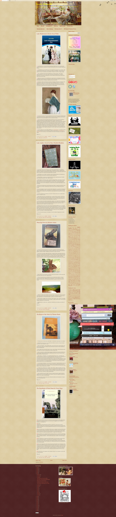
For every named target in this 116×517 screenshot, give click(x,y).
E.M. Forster (73, 241)
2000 (71, 297)
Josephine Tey (74, 260)
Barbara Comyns (78, 233)
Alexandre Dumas (75, 229)
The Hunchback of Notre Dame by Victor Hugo (50, 388)
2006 (78, 297)
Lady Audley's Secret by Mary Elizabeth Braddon (50, 143)
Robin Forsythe (73, 276)
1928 (78, 289)
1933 (73, 290)
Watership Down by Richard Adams (46, 222)
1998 (69, 297)
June (38, 488)
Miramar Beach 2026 (72, 354)
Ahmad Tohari (74, 228)
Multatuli (75, 269)
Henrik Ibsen (78, 254)
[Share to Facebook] (55, 136)
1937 (79, 290)
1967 (75, 293)
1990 (70, 296)
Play (46, 137)
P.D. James (71, 272)
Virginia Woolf (76, 283)
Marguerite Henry (76, 264)
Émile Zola (56, 26)
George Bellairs (78, 250)
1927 (76, 289)
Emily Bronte (69, 245)
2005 (77, 297)
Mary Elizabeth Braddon (48, 217)
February (38, 493)
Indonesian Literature (41, 28)
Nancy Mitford (78, 270)
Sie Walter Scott (72, 278)
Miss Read (77, 268)
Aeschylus (73, 227)
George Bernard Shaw (70, 251)
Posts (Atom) (41, 462)
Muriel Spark (74, 270)
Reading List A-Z (49, 26)
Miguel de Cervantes (73, 268)
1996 (78, 296)
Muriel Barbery (70, 270)
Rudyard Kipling (70, 277)
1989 (69, 296)
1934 (75, 290)
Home (38, 26)
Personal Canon (70, 26)
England (44, 217)
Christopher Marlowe (75, 237)
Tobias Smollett (75, 281)
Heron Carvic (73, 256)
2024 (69, 299)
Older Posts (64, 460)
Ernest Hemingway (73, 246)
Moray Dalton (72, 269)
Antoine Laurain (70, 232)
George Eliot (75, 251)
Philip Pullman (72, 274)
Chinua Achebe (78, 236)
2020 (37, 496)
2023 (37, 471)
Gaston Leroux (70, 250)
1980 (69, 295)
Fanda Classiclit (44, 4)
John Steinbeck (76, 259)
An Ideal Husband (55, 129)
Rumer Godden (74, 277)
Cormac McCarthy (70, 238)
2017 (37, 500)
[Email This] (52, 136)
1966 (73, 293)
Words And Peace (71, 379)
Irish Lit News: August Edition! (73, 383)
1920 (70, 289)
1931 (70, 290)
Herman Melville (70, 256)
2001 (72, 297)
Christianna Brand (70, 237)
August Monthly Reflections (75, 370)
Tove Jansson (73, 282)
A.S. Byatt (69, 227)
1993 (74, 296)
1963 (70, 293)
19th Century (40, 137)
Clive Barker (79, 237)
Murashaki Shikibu (78, 269)
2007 (79, 297)
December (38, 474)
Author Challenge (49, 28)
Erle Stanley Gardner (76, 245)
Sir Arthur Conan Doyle (77, 278)
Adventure (43, 309)
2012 (37, 506)
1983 (73, 295)
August (38, 486)
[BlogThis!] (53, 136)
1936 (78, 290)
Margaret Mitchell (76, 263)
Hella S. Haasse (75, 254)
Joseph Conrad (71, 260)
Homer (75, 256)
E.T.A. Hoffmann (76, 241)
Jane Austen (73, 258)
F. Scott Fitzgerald (76, 247)
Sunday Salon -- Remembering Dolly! (75, 390)
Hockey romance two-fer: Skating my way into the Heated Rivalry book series (74, 377)
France (43, 457)
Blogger (62, 515)
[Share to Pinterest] (56, 216)
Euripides (69, 247)
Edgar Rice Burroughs (77, 242)
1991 (71, 296)
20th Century (40, 309)
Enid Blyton (72, 245)
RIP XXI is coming (75, 357)
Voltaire (78, 283)
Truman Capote (77, 282)
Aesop (75, 227)
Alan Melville (78, 228)
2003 (74, 297)
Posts (70, 75)
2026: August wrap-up (72, 380)
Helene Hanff (71, 254)
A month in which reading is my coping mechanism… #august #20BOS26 (74, 351)
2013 (37, 505)
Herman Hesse (78, 255)
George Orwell (78, 251)
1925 (73, 289)
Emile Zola (78, 244)
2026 (37, 467)
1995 (76, 296)
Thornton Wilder (71, 281)
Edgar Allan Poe (72, 242)
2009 (37, 510)
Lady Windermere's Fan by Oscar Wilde (48, 34)
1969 (78, 293)
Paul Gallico (72, 273)
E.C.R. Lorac (70, 241)
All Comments (71, 77)
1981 (70, 295)
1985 (75, 295)
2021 (37, 473)
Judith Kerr (77, 260)
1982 (71, 295)
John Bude (72, 259)
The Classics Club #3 (58, 28)
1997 (79, 296)
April (38, 491)
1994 (75, 296)
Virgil (74, 283)
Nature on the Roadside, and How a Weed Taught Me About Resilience (76, 93)
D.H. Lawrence (78, 238)
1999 (70, 297)
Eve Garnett (72, 247)
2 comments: (50, 456)
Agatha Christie (62, 26)
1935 (76, 290)
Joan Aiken (69, 259)
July (37, 487)
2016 (37, 501)
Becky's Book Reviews (72, 369)
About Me (42, 26)
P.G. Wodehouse (75, 272)
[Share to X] (54, 136)
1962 (69, 293)
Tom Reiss (78, 281)
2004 (75, 297)
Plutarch (76, 274)
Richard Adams (47, 309)
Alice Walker (79, 229)
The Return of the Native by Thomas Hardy (48, 314)
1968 (76, 293)
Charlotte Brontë (73, 236)
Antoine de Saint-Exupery (75, 232)
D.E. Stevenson (75, 238)
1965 (72, 293)
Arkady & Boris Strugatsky (73, 233)
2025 (37, 468)
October (38, 477)
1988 (79, 295)
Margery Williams (72, 264)
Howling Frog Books (72, 356)
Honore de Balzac (78, 256)
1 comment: (49, 136)
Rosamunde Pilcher (77, 276)
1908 (69, 289)
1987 (78, 295)
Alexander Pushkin (70, 229)
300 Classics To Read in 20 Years (70, 28)
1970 (79, 293)
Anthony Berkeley (73, 231)
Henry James (70, 255)
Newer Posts (38, 460)
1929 (79, 289)
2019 (37, 497)
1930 (69, 290)
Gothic (45, 457)
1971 (69, 294)
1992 (73, 296)
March (38, 492)
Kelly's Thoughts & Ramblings (73, 353)
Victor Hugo (48, 457)
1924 (71, 289)
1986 (77, 295)
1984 (74, 295)
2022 (37, 472)
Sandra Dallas (77, 277)
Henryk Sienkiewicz (74, 255)
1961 (79, 292)
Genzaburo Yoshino (74, 250)
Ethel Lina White (78, 246)
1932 (71, 290)
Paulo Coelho (76, 273)
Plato (74, 274)
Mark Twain (74, 265)
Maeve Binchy (72, 263)
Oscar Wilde (44, 137)
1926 (75, 289)
